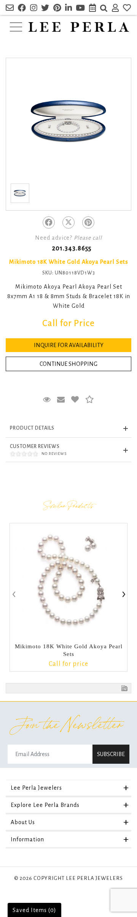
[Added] (75, 400)
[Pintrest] (88, 222)
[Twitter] (68, 222)
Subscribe (111, 754)
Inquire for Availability (69, 345)
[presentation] (13, 594)
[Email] (10, 9)
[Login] (115, 9)
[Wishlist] (127, 9)
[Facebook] (49, 222)
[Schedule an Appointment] (92, 9)
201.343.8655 (71, 248)
